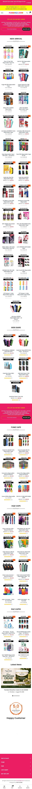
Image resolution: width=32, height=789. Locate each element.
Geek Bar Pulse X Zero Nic (16, 396)
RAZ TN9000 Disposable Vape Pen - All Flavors (8, 655)
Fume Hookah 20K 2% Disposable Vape (23, 450)
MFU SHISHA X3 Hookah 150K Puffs (8, 224)
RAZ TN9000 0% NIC (23, 655)
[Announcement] (14, 2)
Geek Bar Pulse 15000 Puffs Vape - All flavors (23, 350)
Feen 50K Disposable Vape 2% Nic (23, 154)
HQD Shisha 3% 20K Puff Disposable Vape (23, 529)
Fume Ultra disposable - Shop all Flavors (23, 473)
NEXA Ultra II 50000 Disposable (8, 108)
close (29, 2)
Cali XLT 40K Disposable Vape (23, 62)
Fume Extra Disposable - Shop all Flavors (8, 473)
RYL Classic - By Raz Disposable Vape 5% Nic (8, 632)
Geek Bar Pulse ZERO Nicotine (8, 374)
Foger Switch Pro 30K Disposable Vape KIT (23, 85)
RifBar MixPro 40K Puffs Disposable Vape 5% (8, 247)
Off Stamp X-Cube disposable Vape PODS (23, 294)
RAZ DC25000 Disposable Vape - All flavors (23, 632)
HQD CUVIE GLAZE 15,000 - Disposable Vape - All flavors (24, 576)
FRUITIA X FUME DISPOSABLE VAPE (24, 497)
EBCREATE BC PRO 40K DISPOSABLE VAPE (8, 270)
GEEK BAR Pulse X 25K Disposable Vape (23, 374)
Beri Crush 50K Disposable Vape (24, 270)
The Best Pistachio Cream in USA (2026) (16, 690)
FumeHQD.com (20, 780)
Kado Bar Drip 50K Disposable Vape (8, 178)
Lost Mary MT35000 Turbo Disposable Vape (8, 131)
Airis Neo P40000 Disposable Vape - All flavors (16, 318)
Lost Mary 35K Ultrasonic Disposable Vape (23, 131)
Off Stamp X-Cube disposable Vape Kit (8, 294)
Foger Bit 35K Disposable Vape (8, 85)
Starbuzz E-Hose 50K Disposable (23, 201)
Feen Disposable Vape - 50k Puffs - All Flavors (8, 154)
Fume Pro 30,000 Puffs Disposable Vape (8, 450)
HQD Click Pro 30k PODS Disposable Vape (23, 552)
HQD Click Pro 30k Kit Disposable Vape (8, 552)
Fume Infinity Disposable (8, 496)
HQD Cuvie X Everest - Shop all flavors (8, 575)
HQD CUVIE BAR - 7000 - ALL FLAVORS (8, 600)
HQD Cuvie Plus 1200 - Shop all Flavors (8, 529)
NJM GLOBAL (19, 782)
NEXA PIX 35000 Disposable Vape (23, 108)
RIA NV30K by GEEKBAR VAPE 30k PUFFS (8, 350)
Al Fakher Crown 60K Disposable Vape (8, 201)
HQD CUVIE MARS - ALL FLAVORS (24, 600)
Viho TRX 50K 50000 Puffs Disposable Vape (24, 224)
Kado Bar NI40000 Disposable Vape (24, 178)
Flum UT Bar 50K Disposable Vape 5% (8, 62)
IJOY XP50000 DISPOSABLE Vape (24, 247)
